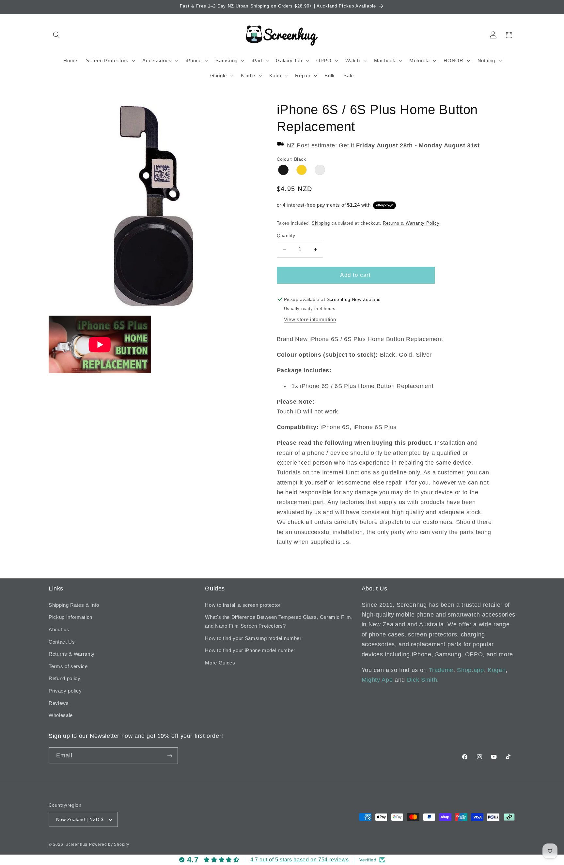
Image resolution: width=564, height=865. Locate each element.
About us (59, 629)
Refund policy (65, 678)
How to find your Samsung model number (253, 638)
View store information (310, 319)
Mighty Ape (377, 680)
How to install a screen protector (243, 605)
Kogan (497, 670)
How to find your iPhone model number (250, 650)
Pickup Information (70, 617)
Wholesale (61, 715)
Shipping (321, 223)
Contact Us (62, 642)
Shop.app (470, 670)
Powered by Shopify (109, 844)
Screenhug (76, 844)
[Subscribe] (170, 755)
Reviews (59, 703)
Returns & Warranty (72, 654)
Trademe (441, 670)
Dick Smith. (423, 680)
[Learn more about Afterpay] (384, 205)
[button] (56, 35)
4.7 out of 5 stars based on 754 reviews (299, 859)
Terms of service (68, 666)
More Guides (220, 662)
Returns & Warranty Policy (411, 223)
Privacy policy (65, 690)
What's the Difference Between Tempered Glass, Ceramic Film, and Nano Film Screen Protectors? (278, 621)
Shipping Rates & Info (74, 605)
